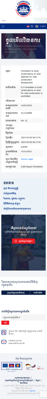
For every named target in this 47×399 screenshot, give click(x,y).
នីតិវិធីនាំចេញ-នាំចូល (11, 203)
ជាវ (5, 323)
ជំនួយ (38, 380)
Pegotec (32, 391)
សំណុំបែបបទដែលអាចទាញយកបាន (17, 208)
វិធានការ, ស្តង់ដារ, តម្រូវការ (14, 198)
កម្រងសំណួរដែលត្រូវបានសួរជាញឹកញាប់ (19, 380)
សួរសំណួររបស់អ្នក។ (25, 241)
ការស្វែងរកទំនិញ (9, 193)
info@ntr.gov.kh (15, 340)
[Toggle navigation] (3, 26)
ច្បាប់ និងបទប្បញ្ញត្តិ (10, 188)
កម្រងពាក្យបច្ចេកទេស (23, 378)
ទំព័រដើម (8, 46)
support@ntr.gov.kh (17, 343)
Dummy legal (27, 159)
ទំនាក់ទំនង (23, 383)
